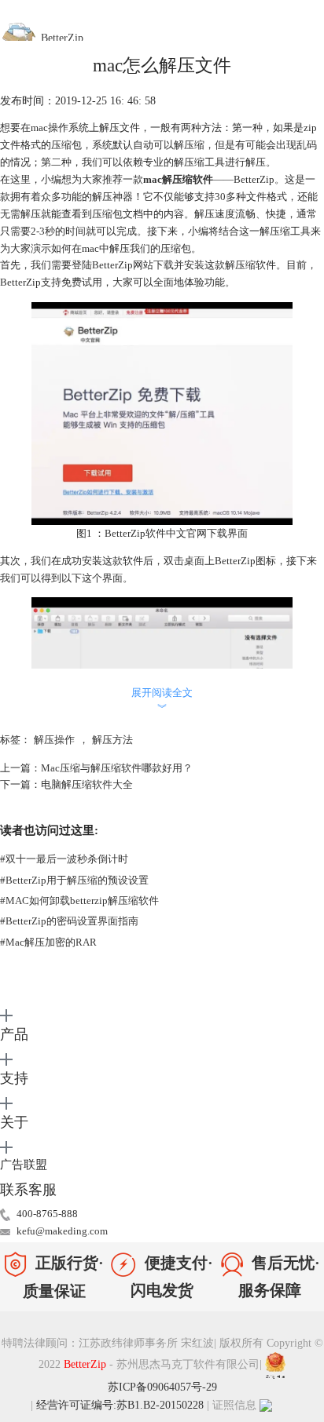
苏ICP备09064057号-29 (162, 1387)
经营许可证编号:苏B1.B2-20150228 (120, 1405)
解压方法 (112, 740)
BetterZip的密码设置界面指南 (69, 921)
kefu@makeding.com (62, 1231)
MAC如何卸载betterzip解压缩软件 (79, 900)
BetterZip (86, 1364)
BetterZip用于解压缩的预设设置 (74, 880)
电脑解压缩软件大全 (87, 784)
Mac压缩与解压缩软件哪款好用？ (117, 768)
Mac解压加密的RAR (48, 942)
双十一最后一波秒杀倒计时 (64, 859)
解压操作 (54, 740)
